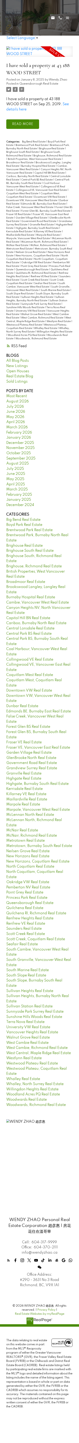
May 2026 (15, 417)
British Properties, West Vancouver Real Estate (35, 159)
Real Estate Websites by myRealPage (39, 1313)
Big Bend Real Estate (34, 142)
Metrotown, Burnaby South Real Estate (39, 846)
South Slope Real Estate (20, 294)
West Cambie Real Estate (27, 1043)
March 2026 (17, 427)
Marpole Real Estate (48, 235)
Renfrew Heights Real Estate (29, 918)
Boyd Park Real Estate (24, 525)
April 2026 (15, 422)
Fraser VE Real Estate (18, 214)
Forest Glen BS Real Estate (28, 727)
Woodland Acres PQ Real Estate (27, 335)
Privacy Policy (46, 1309)
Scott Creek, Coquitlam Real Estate (35, 939)
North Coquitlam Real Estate (30, 866)
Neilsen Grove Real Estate (31, 252)
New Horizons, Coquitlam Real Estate (38, 256)
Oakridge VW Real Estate (36, 262)
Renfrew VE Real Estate (44, 276)
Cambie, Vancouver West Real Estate (37, 602)
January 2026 (18, 437)
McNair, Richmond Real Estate (48, 245)
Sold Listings (17, 381)
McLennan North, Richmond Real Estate (44, 242)
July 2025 (15, 469)
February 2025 (19, 495)
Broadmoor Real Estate (20, 162)
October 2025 (18, 453)
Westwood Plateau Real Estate (24, 325)
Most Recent (16, 396)
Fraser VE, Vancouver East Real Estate (38, 747)
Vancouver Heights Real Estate (32, 1032)
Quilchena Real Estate (24, 908)
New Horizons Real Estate (27, 856)
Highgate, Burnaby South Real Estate (37, 228)
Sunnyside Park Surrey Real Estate (41, 304)
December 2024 (20, 505)
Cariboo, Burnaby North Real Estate (27, 176)
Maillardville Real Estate (20, 235)
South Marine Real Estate (55, 290)
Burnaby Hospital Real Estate (38, 166)
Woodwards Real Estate (26, 1099)
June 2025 (15, 474)
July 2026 (15, 406)
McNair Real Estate (17, 245)
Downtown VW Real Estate (50, 197)
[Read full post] (39, 54)
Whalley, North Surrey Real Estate (35, 1084)
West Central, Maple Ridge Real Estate (38, 1053)
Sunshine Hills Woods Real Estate (25, 307)
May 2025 (15, 479)
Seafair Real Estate (45, 283)
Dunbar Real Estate (22, 706)
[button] (8, 1260)
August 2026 (17, 401)
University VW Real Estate (31, 311)
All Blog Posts (17, 361)
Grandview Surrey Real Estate (31, 768)
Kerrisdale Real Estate (19, 231)
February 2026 (19, 432)
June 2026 (15, 412)
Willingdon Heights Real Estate (54, 332)
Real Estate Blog (19, 376)
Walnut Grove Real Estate (36, 314)
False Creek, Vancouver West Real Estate (30, 207)
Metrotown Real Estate (19, 249)
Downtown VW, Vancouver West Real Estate (32, 200)
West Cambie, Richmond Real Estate (42, 318)
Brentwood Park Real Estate (32, 145)
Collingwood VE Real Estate (29, 659)
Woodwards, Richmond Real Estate (36, 338)
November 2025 (20, 448)
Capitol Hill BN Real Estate (49, 173)
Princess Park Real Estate (26, 898)
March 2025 (17, 489)
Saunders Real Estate (24, 929)
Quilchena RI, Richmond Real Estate (36, 273)
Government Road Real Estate (39, 221)
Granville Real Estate (42, 225)
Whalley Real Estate (46, 328)
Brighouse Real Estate (52, 148)
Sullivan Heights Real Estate (37, 297)
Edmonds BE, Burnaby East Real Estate (43, 204)
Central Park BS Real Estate (37, 180)
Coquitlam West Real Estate (22, 193)
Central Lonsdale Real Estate (30, 628)
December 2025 (20, 443)
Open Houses (17, 371)
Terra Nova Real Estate (25, 1022)
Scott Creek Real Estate (35, 280)
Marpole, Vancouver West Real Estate (28, 238)
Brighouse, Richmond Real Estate (52, 156)
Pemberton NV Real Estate (28, 887)
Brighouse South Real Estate (22, 152)
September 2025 (20, 458)
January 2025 (18, 500)
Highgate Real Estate (23, 778)
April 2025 (15, 484)
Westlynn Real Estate (59, 321)
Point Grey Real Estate (34, 266)
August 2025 (17, 463)
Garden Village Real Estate (32, 218)
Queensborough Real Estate (38, 83)
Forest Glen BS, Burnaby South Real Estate (46, 211)
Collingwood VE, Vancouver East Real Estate (41, 190)
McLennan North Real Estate (30, 815)
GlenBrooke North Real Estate (31, 758)
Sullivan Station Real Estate (29, 1006)
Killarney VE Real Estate (48, 231)
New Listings (17, 366)
